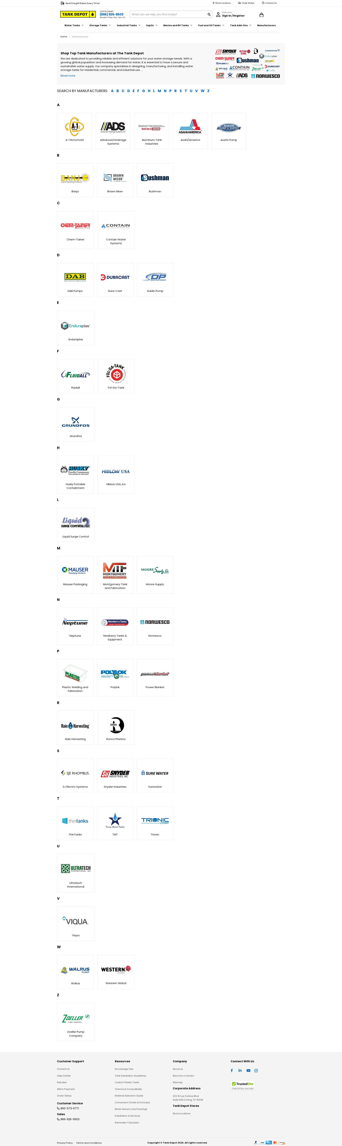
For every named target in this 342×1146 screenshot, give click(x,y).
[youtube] (248, 1070)
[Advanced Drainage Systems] (113, 136)
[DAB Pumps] (75, 287)
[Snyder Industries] (115, 783)
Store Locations (223, 3)
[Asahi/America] (190, 136)
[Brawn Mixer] (115, 187)
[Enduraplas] (76, 335)
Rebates (62, 1082)
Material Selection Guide (129, 1095)
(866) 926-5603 (111, 14)
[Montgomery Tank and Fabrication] (115, 580)
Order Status (248, 3)
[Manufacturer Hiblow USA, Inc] (116, 480)
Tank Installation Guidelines (130, 1075)
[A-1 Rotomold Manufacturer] (74, 136)
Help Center (64, 1075)
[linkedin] (240, 1070)
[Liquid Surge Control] (76, 532)
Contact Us (271, 3)
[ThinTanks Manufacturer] (75, 830)
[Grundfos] (76, 432)
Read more (68, 75)
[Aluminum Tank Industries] (151, 136)
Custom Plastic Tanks (127, 1082)
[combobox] (171, 14)
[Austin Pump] (229, 136)
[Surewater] (155, 783)
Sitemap (178, 1082)
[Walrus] (75, 979)
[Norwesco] (155, 632)
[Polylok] (115, 683)
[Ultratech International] (76, 879)
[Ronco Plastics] (116, 735)
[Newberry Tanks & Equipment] (115, 632)
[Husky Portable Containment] (75, 480)
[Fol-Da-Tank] (116, 384)
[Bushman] (155, 187)
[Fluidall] (75, 384)
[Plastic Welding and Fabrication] (75, 683)
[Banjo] (75, 187)
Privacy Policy (65, 1143)
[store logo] (78, 14)
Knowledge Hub (124, 1069)
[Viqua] (76, 931)
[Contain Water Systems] (116, 235)
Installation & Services (127, 1116)
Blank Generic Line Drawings (131, 1109)
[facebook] (233, 1070)
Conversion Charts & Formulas (132, 1102)
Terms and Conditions (89, 1143)
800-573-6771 (70, 1108)
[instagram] (256, 1070)
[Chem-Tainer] (75, 235)
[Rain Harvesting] (75, 735)
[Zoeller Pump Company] (76, 1028)
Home (64, 36)
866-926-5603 (70, 1119)
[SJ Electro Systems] (75, 783)
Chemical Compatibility (128, 1089)
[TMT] (115, 830)
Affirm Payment (66, 1089)
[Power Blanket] (155, 683)
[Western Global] (116, 979)
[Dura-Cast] (115, 287)
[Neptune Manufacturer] (75, 632)
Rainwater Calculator (127, 1122)
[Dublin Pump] (155, 287)
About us (178, 1069)
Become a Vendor (183, 1075)
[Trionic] (155, 830)
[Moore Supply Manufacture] (75, 580)
